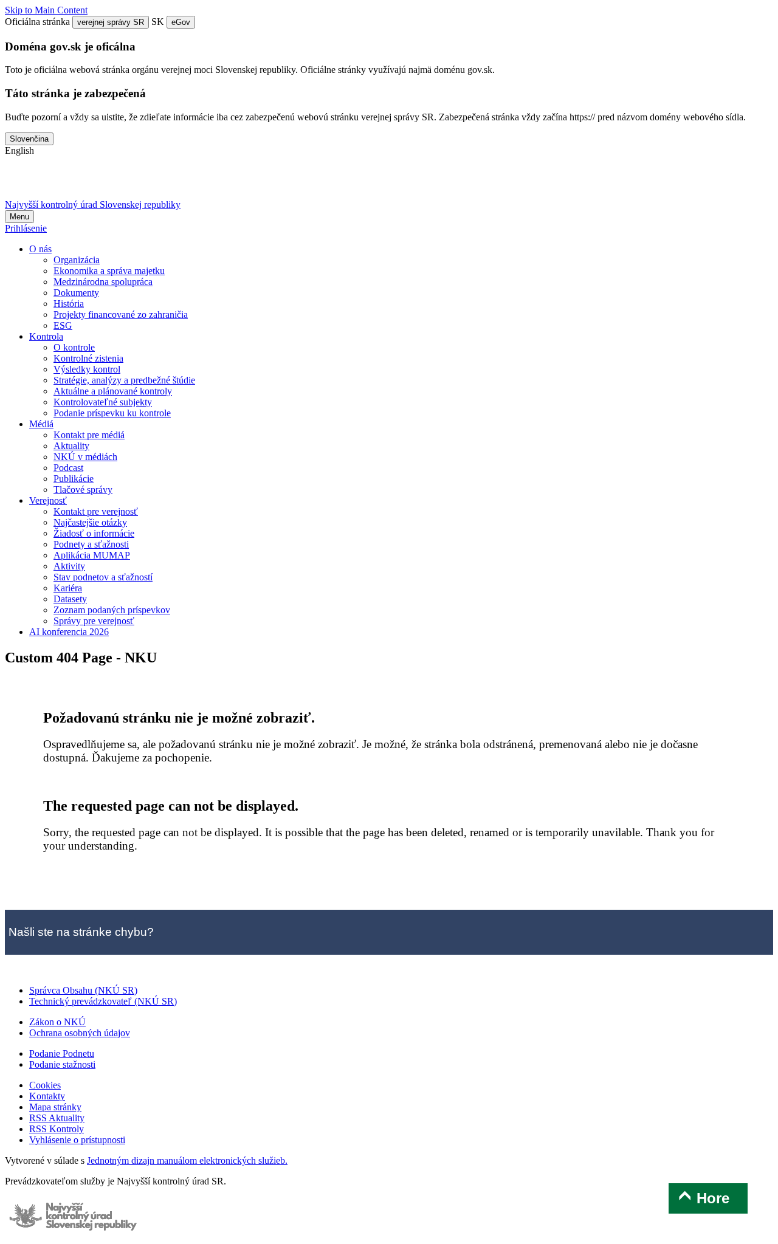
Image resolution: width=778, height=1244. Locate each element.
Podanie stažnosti (62, 1064)
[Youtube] (83, 182)
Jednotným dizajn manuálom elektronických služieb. (187, 1160)
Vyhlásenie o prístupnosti (77, 1140)
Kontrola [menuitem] (46, 336)
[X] (20, 182)
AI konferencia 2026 (69, 632)
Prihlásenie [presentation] (26, 228)
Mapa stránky (55, 1107)
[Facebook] (51, 182)
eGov (180, 22)
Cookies (45, 1085)
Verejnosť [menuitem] (48, 500)
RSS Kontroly (56, 1129)
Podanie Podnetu (61, 1053)
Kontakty (47, 1096)
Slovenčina (29, 138)
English (19, 150)
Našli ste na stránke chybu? (81, 932)
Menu (19, 216)
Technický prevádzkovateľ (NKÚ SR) (103, 1001)
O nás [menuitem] (40, 249)
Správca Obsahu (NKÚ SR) (83, 990)
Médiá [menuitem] (41, 424)
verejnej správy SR (110, 22)
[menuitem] (76, 260)
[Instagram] (146, 182)
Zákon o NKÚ (57, 1022)
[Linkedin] (114, 182)
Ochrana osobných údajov (79, 1033)
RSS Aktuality (56, 1118)
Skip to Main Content (46, 10)
